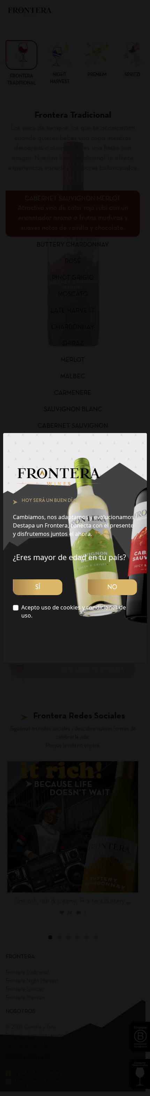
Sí (37, 587)
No (112, 587)
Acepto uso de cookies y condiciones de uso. (73, 611)
